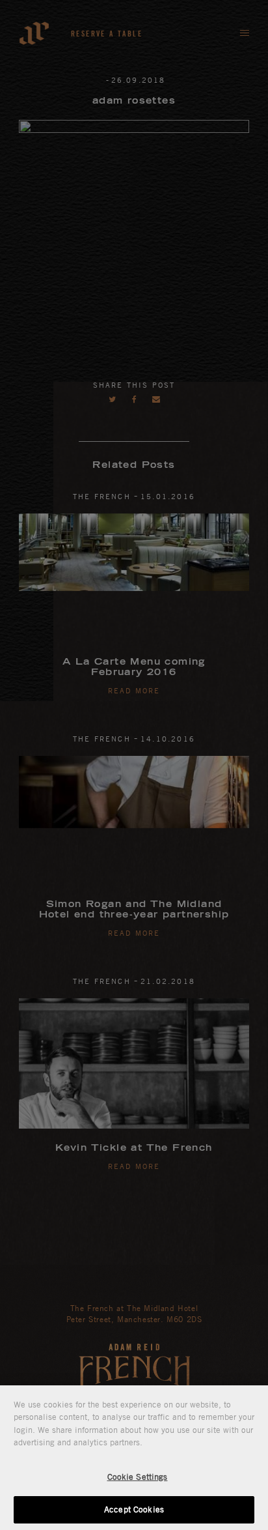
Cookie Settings (137, 1476)
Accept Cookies (134, 1509)
